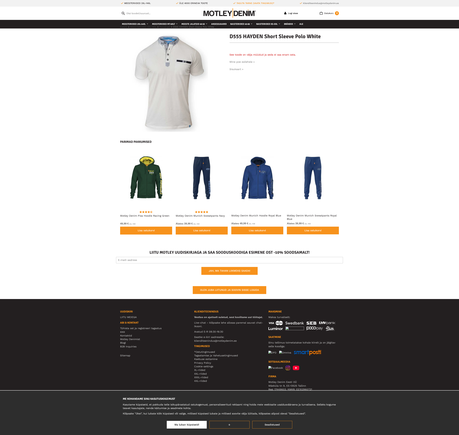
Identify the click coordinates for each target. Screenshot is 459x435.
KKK (122, 332)
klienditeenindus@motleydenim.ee (321, 3)
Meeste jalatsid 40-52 (193, 24)
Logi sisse (292, 13)
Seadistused (272, 424)
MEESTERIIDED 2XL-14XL (134, 24)
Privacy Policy (202, 362)
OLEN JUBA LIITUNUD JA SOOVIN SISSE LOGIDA (229, 289)
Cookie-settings (203, 366)
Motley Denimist (130, 339)
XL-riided (199, 370)
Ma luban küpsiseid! (186, 424)
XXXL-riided (201, 377)
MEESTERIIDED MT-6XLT (163, 24)
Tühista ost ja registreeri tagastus (141, 328)
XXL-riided (200, 373)
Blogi (123, 342)
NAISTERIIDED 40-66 (240, 24)
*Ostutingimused (204, 351)
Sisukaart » (236, 69)
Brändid (288, 24)
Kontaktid (126, 335)
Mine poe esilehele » (242, 61)
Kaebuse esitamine (205, 359)
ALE (301, 24)
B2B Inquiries (128, 346)
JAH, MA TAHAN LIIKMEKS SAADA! (229, 270)
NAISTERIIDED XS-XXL (267, 24)
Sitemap (125, 355)
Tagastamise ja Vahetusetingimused (216, 355)
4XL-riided (200, 380)
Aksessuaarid (219, 24)
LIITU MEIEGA (128, 317)
